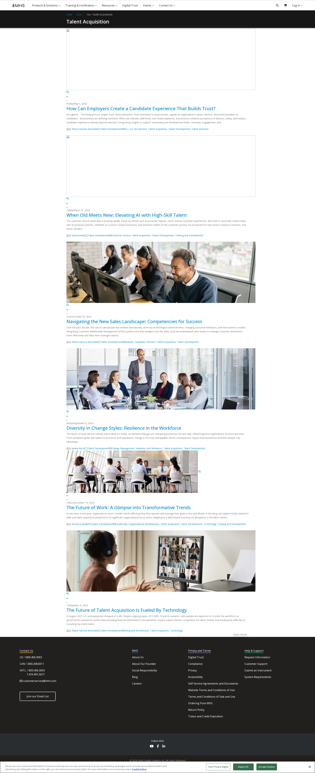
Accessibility (195, 677)
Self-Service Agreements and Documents (213, 683)
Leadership (121, 524)
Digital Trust (196, 657)
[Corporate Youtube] (151, 746)
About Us (138, 657)
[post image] (157, 61)
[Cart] (285, 5)
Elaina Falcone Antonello (85, 129)
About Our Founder (144, 664)
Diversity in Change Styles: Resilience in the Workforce (123, 428)
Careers (137, 683)
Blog (135, 677)
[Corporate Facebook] (158, 746)
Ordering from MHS (200, 703)
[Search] (277, 5)
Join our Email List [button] (38, 696)
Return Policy (196, 710)
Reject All (243, 766)
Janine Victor (78, 448)
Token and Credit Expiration (205, 716)
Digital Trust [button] (130, 5)
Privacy (192, 670)
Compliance (195, 664)
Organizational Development (144, 524)
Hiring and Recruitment (136, 630)
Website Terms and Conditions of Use (211, 690)
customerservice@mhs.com (39, 681)
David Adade (78, 235)
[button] (66, 96)
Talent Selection (200, 129)
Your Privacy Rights (218, 766)
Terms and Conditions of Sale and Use (211, 696)
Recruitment (140, 129)
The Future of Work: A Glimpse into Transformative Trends (128, 507)
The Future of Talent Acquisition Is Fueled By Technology (126, 610)
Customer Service (121, 235)
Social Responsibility (144, 670)
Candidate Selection (145, 341)
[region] (157, 767)
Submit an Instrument (258, 670)
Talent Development (111, 129)
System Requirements (257, 677)
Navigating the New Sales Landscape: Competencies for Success (134, 321)
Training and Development (189, 235)
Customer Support (255, 664)
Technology (210, 524)
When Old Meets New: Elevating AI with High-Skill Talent (126, 215)
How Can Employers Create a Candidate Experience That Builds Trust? (141, 108)
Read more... (240, 634)
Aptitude (128, 341)
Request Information (257, 657)
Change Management (122, 448)
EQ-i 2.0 (128, 129)
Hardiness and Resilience (149, 448)
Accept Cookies (267, 766)
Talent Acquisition (102, 14)
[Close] (309, 766)
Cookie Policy (139, 769)
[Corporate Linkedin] (164, 746)
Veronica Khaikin (80, 524)
